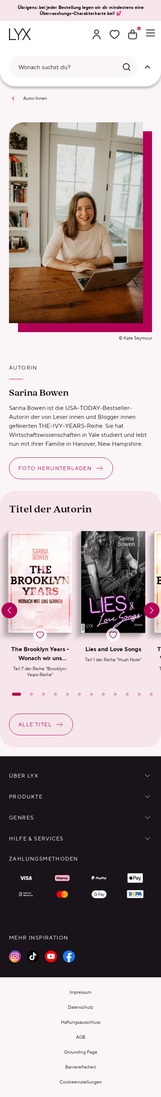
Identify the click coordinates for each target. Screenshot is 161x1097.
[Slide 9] (115, 694)
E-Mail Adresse (71, 992)
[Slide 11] (139, 694)
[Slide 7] (91, 694)
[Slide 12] (151, 694)
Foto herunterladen (55, 468)
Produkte (26, 796)
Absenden (78, 1073)
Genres (21, 817)
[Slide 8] (103, 694)
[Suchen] (126, 66)
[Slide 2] (31, 694)
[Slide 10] (127, 694)
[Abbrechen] (147, 66)
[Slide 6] (79, 694)
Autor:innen (35, 98)
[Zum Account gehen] (97, 34)
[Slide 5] (67, 694)
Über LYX (23, 775)
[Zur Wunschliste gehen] (115, 34)
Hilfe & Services (36, 838)
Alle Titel (35, 724)
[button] (40, 604)
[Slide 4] (55, 694)
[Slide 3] (43, 694)
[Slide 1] (16, 694)
